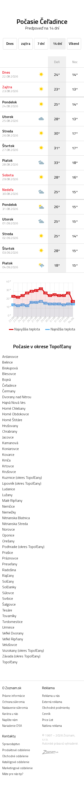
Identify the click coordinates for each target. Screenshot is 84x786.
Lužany (7, 494)
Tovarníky (9, 615)
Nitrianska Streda (15, 523)
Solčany (8, 581)
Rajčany (8, 575)
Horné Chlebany (14, 408)
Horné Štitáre (12, 420)
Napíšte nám (10, 720)
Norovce (8, 529)
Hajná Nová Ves (14, 402)
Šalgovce (9, 604)
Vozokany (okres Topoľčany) (23, 650)
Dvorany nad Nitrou (16, 397)
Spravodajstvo (11, 744)
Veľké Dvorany (13, 633)
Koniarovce (10, 448)
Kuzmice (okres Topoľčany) (22, 477)
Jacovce (8, 437)
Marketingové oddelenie (17, 768)
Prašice (7, 552)
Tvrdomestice (12, 621)
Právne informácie (13, 695)
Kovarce (8, 454)
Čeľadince (9, 385)
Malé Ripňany (12, 500)
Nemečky (9, 512)
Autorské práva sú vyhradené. (60, 743)
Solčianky (9, 587)
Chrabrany (9, 431)
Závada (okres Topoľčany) (21, 656)
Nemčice (8, 506)
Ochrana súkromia (13, 702)
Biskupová (10, 368)
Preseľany (9, 564)
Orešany (8, 541)
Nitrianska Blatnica (16, 517)
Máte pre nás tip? (12, 774)
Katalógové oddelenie (15, 762)
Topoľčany (9, 662)
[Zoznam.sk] (50, 753)
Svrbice (7, 598)
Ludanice (8, 489)
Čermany (8, 391)
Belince (7, 362)
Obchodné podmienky (56, 707)
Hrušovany (10, 425)
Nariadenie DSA (12, 725)
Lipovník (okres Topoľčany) (21, 483)
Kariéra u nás (10, 713)
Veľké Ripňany (12, 639)
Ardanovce (10, 356)
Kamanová (10, 442)
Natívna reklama (52, 725)
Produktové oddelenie (16, 750)
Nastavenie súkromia (15, 707)
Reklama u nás (51, 695)
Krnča (6, 460)
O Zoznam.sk (11, 688)
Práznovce (10, 558)
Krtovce (8, 466)
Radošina (9, 569)
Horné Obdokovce (15, 414)
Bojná (6, 379)
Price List (47, 720)
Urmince (8, 627)
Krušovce (9, 471)
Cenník (46, 713)
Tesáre (7, 610)
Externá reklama (52, 702)
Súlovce (8, 592)
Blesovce (9, 373)
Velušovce (9, 644)
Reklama (48, 688)
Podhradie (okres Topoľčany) (23, 546)
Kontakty (9, 736)
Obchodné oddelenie (15, 756)
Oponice (8, 535)
